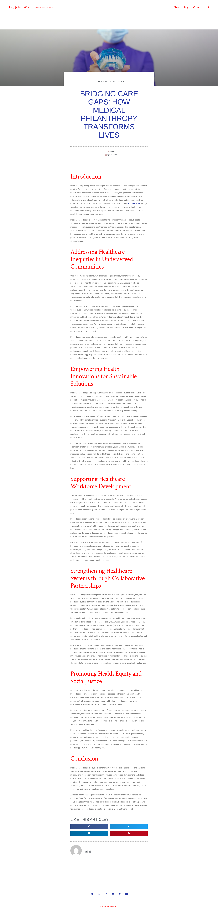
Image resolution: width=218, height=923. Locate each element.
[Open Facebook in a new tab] (91, 894)
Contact (196, 7)
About (176, 7)
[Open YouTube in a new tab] (126, 894)
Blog (186, 7)
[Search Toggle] (208, 7)
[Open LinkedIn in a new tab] (113, 894)
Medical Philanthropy (111, 82)
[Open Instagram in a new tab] (106, 894)
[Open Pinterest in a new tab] (119, 894)
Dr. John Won (134, 203)
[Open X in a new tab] (98, 894)
